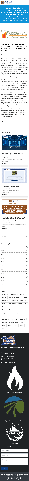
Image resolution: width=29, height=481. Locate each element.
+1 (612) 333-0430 (8, 358)
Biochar (22, 294)
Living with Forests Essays (17, 316)
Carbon (25, 297)
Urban (3, 325)
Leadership (5, 316)
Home (10, 17)
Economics (23, 300)
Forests (11, 310)
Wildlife (21, 325)
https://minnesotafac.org (8, 73)
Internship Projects (15, 313)
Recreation (22, 319)
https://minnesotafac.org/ (8, 110)
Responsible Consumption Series (10, 322)
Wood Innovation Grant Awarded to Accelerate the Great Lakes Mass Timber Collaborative (13, 218)
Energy (4, 303)
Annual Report (14, 294)
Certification (5, 300)
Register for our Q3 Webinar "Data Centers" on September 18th (13, 154)
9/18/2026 (6, 157)
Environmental (12, 303)
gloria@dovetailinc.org (7, 116)
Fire (3, 121)
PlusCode (19, 475)
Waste (9, 325)
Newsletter (14, 319)
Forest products (6, 306)
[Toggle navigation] (26, 2)
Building (4, 297)
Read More (5, 163)
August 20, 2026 (8, 188)
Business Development (14, 297)
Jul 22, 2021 (5, 54)
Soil (22, 322)
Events (20, 303)
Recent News (17, 17)
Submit (4, 468)
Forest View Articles (18, 306)
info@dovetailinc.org (9, 356)
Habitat (17, 310)
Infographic (5, 313)
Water (15, 325)
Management (5, 319)
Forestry (4, 310)
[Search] (26, 236)
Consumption (14, 300)
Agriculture (5, 294)
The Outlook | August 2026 (10, 186)
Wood (3, 328)
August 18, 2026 (8, 222)
